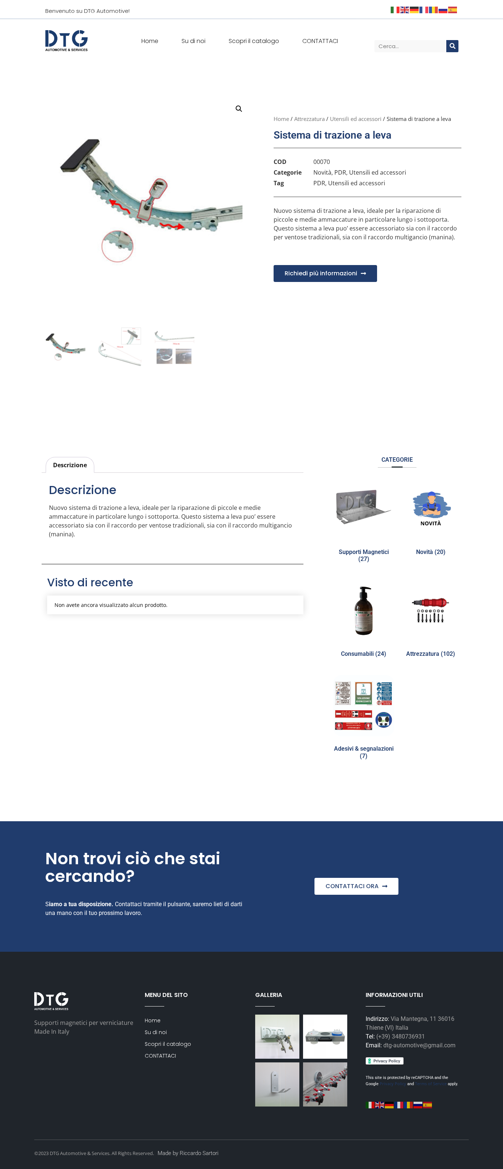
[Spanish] (428, 1104)
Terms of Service (431, 1083)
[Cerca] (452, 46)
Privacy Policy (392, 1083)
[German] (389, 1104)
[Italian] (370, 1104)
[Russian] (418, 1104)
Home (149, 41)
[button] (239, 108)
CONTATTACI (320, 41)
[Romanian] (409, 1104)
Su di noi (193, 41)
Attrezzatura (309, 118)
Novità (322, 172)
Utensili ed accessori (355, 118)
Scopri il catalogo (254, 41)
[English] (380, 1104)
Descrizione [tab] (70, 465)
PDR (340, 172)
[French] (399, 1104)
